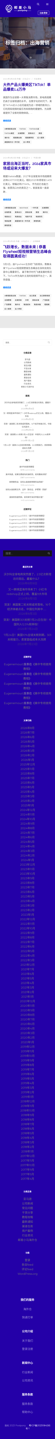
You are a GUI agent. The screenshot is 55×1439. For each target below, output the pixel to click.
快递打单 (27, 1317)
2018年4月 (27, 1138)
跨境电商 (37, 221)
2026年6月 (27, 737)
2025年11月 (27, 769)
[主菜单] (47, 4)
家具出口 (31, 133)
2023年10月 (27, 873)
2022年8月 (27, 937)
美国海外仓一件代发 (12, 142)
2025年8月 (28, 773)
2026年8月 (27, 728)
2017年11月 (27, 1160)
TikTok (23, 129)
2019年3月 (27, 1087)
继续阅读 (7, 120)
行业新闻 (27, 1372)
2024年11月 (27, 814)
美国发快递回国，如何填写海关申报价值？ (26, 497)
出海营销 (21, 133)
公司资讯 (27, 1380)
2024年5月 (27, 842)
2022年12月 (27, 919)
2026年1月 (27, 760)
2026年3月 (27, 751)
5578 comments (27, 470)
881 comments (27, 492)
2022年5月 (28, 951)
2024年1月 (27, 860)
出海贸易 (8, 212)
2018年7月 (27, 1124)
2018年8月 (27, 1119)
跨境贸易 (8, 225)
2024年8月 (27, 828)
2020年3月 (27, 1033)
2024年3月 (27, 851)
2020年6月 (27, 1024)
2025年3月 (28, 796)
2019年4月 (27, 1083)
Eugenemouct (15, 516)
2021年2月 (27, 992)
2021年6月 (27, 974)
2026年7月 (27, 732)
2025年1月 (27, 805)
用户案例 (27, 381)
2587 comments (27, 477)
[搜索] (38, 4)
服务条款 (27, 1404)
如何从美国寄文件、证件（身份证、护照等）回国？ (27, 489)
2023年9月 (27, 878)
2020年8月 (27, 1015)
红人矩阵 (40, 138)
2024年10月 (27, 819)
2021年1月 (27, 996)
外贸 (27, 300)
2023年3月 (27, 905)
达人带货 (26, 142)
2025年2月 (28, 801)
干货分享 (37, 158)
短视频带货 (29, 138)
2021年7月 (27, 969)
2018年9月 (27, 1115)
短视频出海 (17, 138)
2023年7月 (27, 887)
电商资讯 (39, 217)
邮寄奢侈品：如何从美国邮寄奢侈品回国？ (26, 482)
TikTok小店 (34, 129)
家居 (40, 133)
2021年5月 (27, 978)
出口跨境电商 (45, 296)
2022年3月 (27, 960)
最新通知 (27, 375)
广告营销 (8, 305)
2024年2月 (27, 855)
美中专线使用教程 (26, 467)
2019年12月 (27, 1046)
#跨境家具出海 (10, 129)
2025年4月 (27, 791)
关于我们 (27, 1340)
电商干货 (28, 217)
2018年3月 (27, 1142)
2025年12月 (27, 764)
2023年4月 (27, 901)
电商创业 (18, 217)
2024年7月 (27, 832)
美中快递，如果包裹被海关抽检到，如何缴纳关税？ (27, 474)
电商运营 (8, 221)
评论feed (27, 1269)
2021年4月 (27, 983)
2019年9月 (27, 1060)
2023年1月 (27, 914)
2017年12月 (27, 1156)
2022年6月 (27, 946)
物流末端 (37, 305)
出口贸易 (32, 296)
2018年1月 (27, 1151)
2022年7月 (27, 942)
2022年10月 (27, 928)
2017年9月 (27, 1169)
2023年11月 (27, 869)
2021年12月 (27, 965)
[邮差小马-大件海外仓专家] (18, 8)
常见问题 (27, 365)
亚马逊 (27, 359)
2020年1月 (27, 1042)
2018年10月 (27, 1110)
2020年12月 (27, 1001)
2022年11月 (27, 924)
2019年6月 (27, 1074)
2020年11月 (27, 1005)
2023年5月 (28, 896)
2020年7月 (27, 1019)
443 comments (27, 500)
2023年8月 (27, 883)
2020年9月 (27, 1010)
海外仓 (7, 138)
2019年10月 (27, 1056)
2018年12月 (27, 1101)
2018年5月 (27, 1133)
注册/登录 (44, 13)
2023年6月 (27, 892)
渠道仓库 (27, 378)
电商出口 (8, 217)
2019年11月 (27, 1051)
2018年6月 (27, 1128)
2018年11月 (27, 1106)
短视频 (47, 305)
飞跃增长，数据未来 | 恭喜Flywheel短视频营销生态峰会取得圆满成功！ (27, 251)
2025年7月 (28, 778)
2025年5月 (27, 787)
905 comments (27, 485)
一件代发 (35, 208)
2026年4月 (27, 746)
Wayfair (24, 208)
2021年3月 (27, 987)
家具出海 (28, 212)
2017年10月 (27, 1165)
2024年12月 (27, 810)
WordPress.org (28, 1274)
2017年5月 (27, 1174)
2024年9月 (27, 823)
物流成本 (27, 305)
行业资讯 (37, 79)
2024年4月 (27, 846)
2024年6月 (27, 837)
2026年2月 (27, 755)
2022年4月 (27, 955)
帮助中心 (27, 1412)
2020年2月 (27, 1037)
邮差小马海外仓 (27, 387)
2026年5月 (28, 741)
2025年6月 (28, 782)
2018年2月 (27, 1147)
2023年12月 (27, 864)
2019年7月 (27, 1069)
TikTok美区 (9, 133)
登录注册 (27, 1349)
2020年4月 (27, 1028)
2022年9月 (27, 933)
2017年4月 (27, 1179)
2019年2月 (27, 1092)
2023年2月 (27, 910)
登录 (27, 1260)
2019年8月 (27, 1065)
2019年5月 (27, 1078)
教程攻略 (27, 371)
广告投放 (46, 300)
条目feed (27, 1264)
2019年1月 (27, 1097)
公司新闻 (36, 241)
